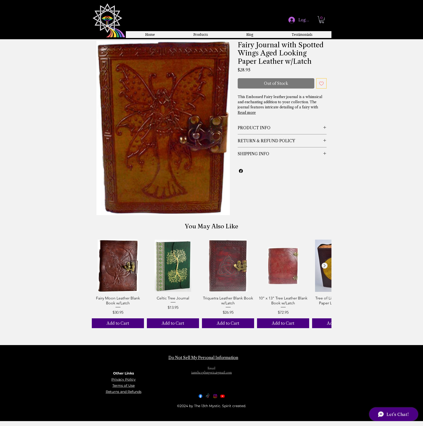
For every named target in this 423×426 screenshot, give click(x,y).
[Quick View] (118, 266)
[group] (211, 283)
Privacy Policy (123, 379)
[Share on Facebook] (241, 171)
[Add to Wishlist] (321, 83)
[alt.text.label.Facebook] (200, 396)
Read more (247, 112)
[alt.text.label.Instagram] (215, 396)
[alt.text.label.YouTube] (222, 396)
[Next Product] (325, 266)
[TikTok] (207, 396)
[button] (321, 19)
